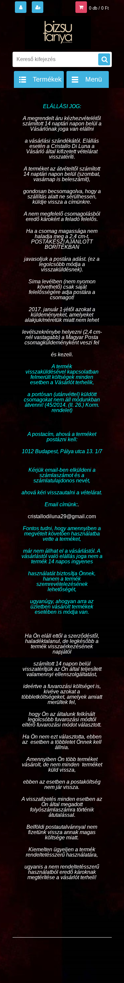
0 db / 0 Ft (99, 8)
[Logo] (58, 32)
